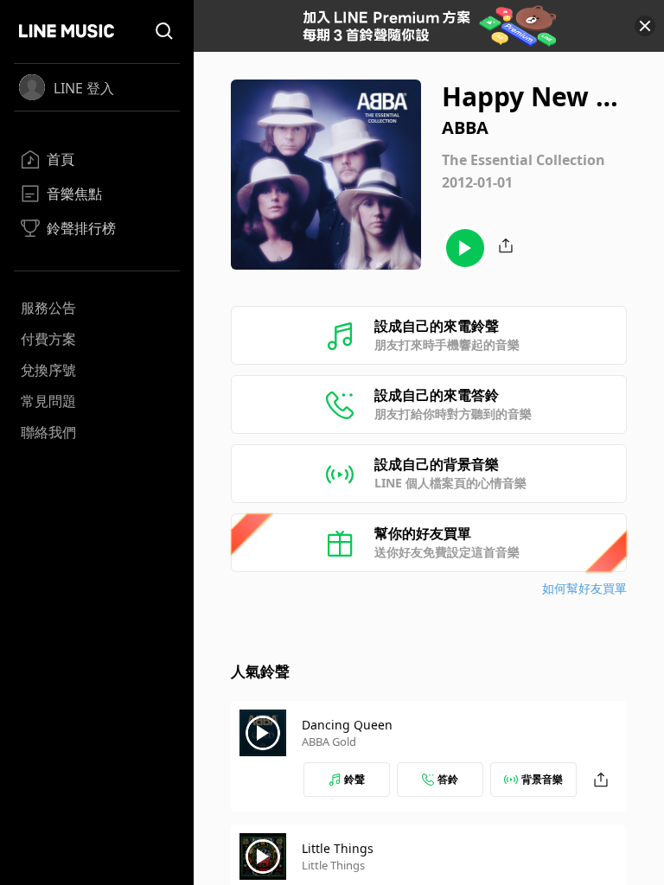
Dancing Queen (347, 724)
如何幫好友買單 (584, 588)
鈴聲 (354, 779)
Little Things (338, 848)
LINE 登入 (84, 88)
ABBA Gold (329, 741)
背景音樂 (542, 779)
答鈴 (447, 779)
